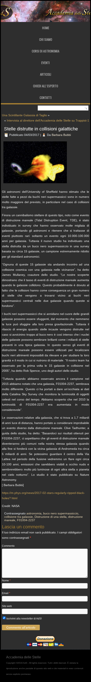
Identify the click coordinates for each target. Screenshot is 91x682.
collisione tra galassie (18, 516)
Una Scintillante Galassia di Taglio (24, 115)
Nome (6, 580)
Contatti (46, 97)
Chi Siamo (45, 39)
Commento (8, 545)
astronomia (33, 513)
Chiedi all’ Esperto (45, 85)
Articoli (45, 74)
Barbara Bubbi (61, 135)
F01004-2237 (26, 520)
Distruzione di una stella (50, 516)
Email (6, 593)
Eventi (45, 62)
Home (45, 27)
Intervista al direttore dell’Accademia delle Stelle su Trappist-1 (48, 120)
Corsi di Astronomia (45, 51)
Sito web (7, 606)
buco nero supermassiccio (60, 513)
